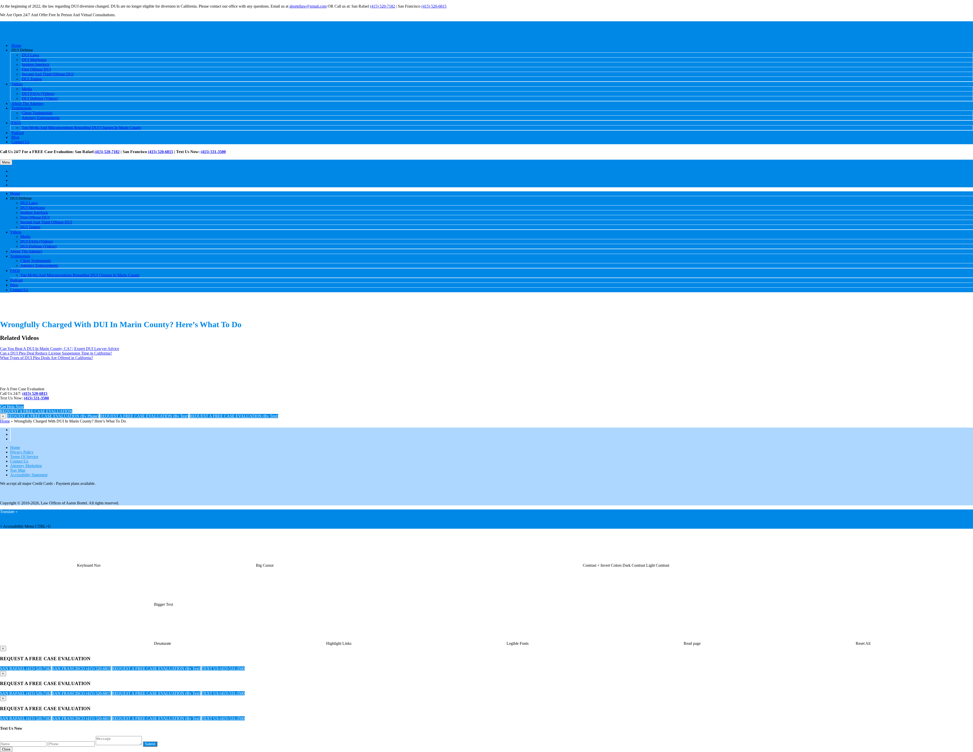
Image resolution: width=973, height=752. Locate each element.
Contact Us (20, 142)
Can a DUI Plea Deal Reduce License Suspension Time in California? (56, 353)
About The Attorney (26, 251)
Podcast (16, 280)
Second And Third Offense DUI (47, 74)
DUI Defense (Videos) (40, 98)
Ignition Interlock (34, 212)
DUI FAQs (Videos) (36, 241)
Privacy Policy (21, 452)
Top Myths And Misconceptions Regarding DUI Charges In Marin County (81, 127)
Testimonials (20, 256)
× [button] (1, 526)
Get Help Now (12, 407)
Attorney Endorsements (41, 118)
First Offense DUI (34, 217)
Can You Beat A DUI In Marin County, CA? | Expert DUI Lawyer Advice (59, 348)
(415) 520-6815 (433, 6)
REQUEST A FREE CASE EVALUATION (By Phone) (53, 416)
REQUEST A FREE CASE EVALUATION (36, 411)
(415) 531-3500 (213, 152)
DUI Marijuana (32, 208)
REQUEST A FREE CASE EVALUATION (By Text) (144, 416)
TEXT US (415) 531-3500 (223, 668)
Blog (14, 285)
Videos (17, 84)
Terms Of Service (24, 456)
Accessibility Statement (28, 475)
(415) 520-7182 (382, 6)
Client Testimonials (35, 261)
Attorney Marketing (26, 466)
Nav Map (17, 470)
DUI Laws (29, 203)
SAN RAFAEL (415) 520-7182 (25, 668)
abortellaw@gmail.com (308, 6)
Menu (6, 162)
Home (15, 193)
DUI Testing (32, 79)
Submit (150, 744)
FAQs (16, 123)
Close (6, 749)
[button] (89, 565)
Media (25, 236)
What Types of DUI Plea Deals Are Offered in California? (46, 358)
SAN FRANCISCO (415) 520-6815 (81, 668)
